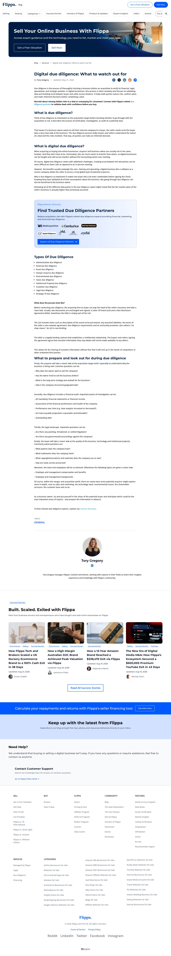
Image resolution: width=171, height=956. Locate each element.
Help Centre (79, 831)
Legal (15, 870)
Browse (47, 802)
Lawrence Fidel (60, 672)
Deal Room (140, 807)
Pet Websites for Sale (136, 889)
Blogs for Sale (91, 900)
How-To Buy (49, 807)
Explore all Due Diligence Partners (56, 241)
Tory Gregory (43, 80)
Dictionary (109, 836)
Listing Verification (143, 822)
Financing (17, 880)
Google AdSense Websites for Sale (59, 905)
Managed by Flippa (21, 865)
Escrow (138, 841)
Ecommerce (15, 646)
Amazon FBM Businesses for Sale (100, 865)
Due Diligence (19, 875)
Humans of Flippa (75, 13)
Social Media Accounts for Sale (140, 879)
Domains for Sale (51, 880)
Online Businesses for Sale (56, 865)
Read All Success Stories (85, 688)
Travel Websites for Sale (137, 884)
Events (148, 13)
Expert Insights (120, 13)
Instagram (115, 936)
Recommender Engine (145, 846)
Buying (18, 13)
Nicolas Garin (138, 676)
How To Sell (18, 812)
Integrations (140, 827)
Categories (33, 13)
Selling (6, 13)
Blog (36, 63)
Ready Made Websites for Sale (140, 865)
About (77, 802)
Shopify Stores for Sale (54, 895)
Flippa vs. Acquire (21, 834)
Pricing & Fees (80, 807)
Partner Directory (88, 508)
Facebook (97, 936)
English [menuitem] (86, 949)
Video (136, 13)
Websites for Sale (51, 870)
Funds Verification (143, 812)
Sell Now (161, 4)
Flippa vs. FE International (19, 823)
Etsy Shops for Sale (93, 885)
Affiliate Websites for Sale (96, 904)
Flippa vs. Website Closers (21, 841)
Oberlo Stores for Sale (95, 895)
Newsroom (109, 827)
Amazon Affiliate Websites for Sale (100, 875)
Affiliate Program (81, 812)
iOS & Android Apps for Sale (56, 875)
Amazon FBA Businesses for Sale (99, 860)
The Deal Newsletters (114, 807)
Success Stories (53, 13)
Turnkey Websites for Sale (138, 870)
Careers (77, 827)
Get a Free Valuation (140, 4)
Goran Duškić (20, 676)
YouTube (154, 646)
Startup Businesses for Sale (139, 904)
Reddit (52, 936)
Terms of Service (78, 930)
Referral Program (82, 817)
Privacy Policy (94, 930)
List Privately (19, 817)
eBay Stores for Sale (94, 890)
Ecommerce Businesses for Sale (58, 885)
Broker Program (81, 822)
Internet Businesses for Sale (139, 874)
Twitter (81, 936)
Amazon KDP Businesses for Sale (100, 870)
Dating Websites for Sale (138, 899)
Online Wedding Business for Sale (142, 894)
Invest (137, 836)
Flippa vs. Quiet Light (22, 829)
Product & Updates (98, 13)
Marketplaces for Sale (53, 890)
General (45, 63)
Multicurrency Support (145, 802)
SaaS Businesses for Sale (96, 880)
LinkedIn (66, 936)
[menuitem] (85, 949)
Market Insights (142, 817)
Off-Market (140, 831)
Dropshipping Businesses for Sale (59, 900)
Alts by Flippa (111, 817)
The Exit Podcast (112, 812)
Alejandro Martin (100, 668)
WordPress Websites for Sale (140, 860)
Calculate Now (145, 708)
